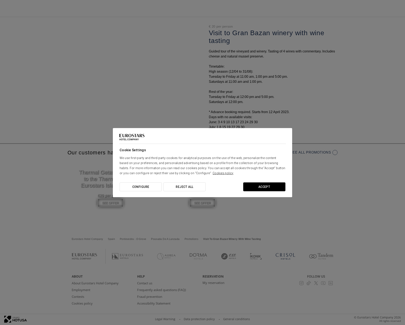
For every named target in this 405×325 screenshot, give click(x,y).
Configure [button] (140, 187)
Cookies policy (223, 173)
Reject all (184, 187)
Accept (264, 187)
